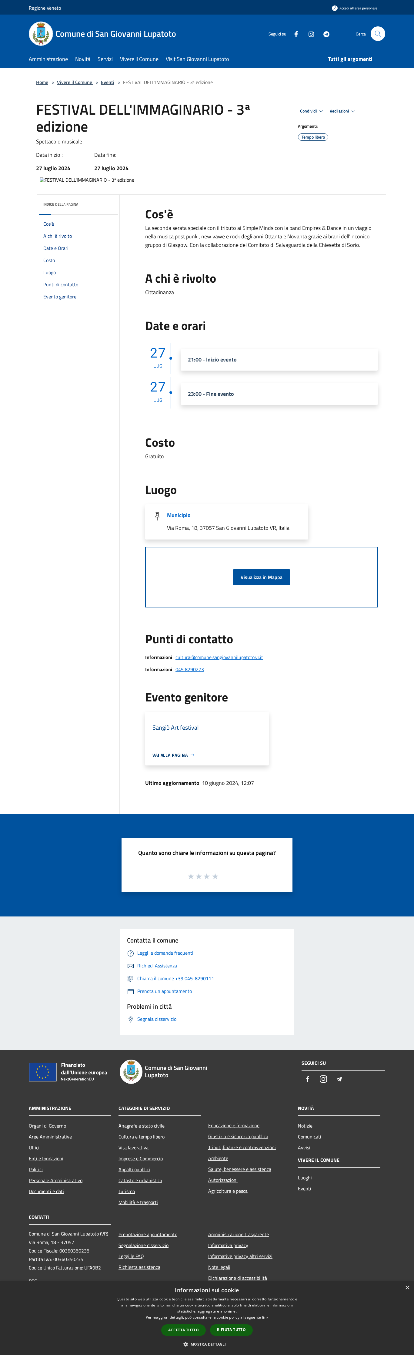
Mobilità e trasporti (138, 1202)
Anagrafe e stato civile (142, 1125)
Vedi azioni (340, 111)
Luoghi (305, 1177)
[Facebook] (294, 33)
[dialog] (207, 1318)
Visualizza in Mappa (261, 577)
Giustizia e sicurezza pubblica (238, 1136)
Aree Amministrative (50, 1136)
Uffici (34, 1147)
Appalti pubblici (134, 1169)
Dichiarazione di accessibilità (237, 1278)
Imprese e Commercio (141, 1158)
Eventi (107, 82)
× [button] (407, 1288)
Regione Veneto (45, 8)
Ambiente (218, 1158)
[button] (207, 1344)
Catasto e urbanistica (140, 1180)
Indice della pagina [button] (60, 204)
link (265, 1317)
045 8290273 (189, 669)
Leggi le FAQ (131, 1256)
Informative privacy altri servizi (240, 1256)
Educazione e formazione (233, 1125)
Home (42, 82)
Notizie (305, 1125)
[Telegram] (324, 33)
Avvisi (304, 1147)
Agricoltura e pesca (228, 1191)
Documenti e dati (46, 1191)
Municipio (179, 515)
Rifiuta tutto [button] (231, 1329)
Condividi (309, 111)
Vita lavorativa (134, 1147)
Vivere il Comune (75, 82)
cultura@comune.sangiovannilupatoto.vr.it (219, 657)
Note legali (219, 1267)
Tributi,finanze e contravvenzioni (242, 1147)
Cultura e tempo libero (142, 1136)
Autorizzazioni (223, 1180)
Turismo (127, 1191)
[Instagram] (309, 33)
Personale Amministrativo (55, 1180)
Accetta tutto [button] (183, 1330)
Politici (36, 1169)
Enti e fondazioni (46, 1158)
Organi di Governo (47, 1125)
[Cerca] (378, 33)
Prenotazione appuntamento (148, 1234)
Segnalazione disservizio (144, 1245)
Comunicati (309, 1136)
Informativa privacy (228, 1245)
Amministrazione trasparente (238, 1234)
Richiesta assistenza (139, 1267)
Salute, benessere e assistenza (239, 1169)
